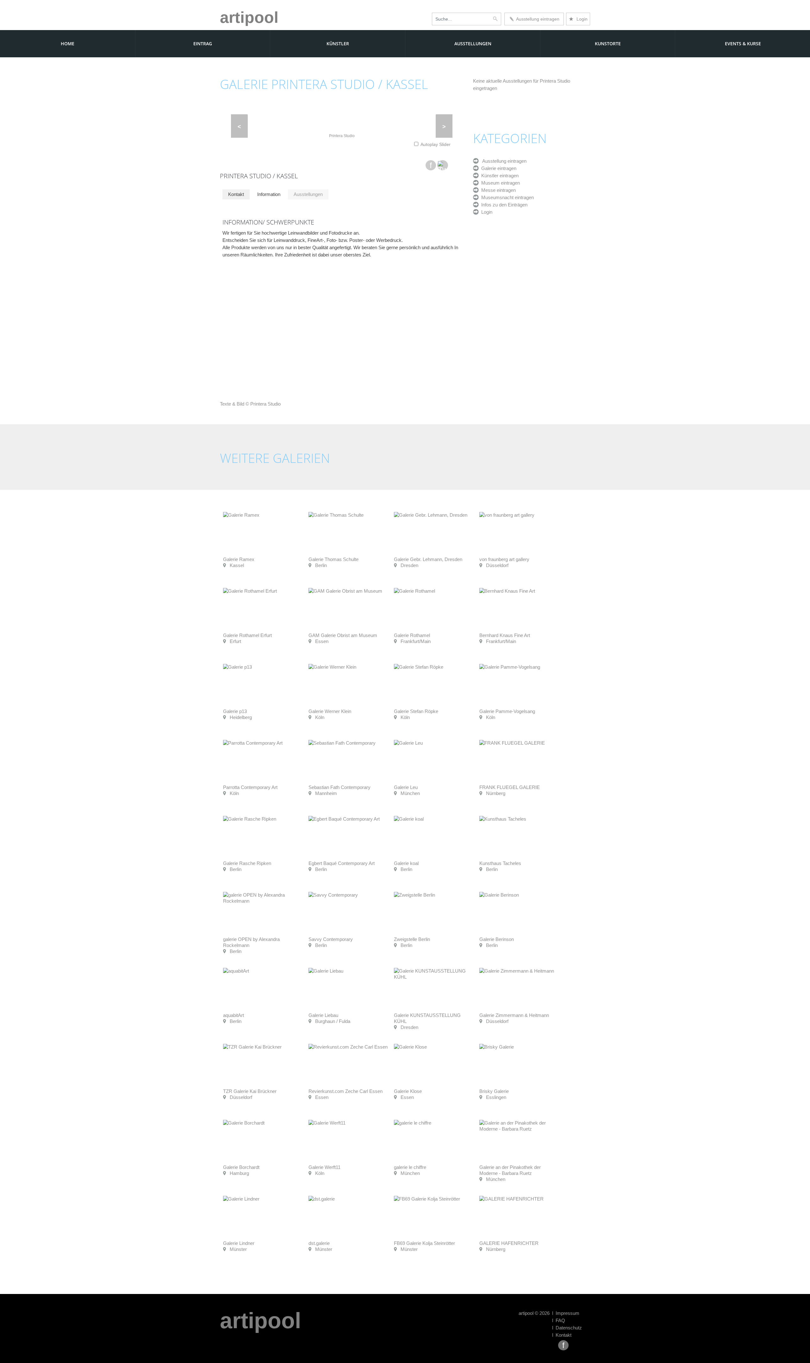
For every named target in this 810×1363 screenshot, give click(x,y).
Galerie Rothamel (412, 635)
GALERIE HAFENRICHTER (509, 1243)
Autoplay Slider (436, 144)
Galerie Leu (406, 787)
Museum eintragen (499, 183)
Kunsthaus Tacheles (500, 863)
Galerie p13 (235, 711)
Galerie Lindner (238, 1243)
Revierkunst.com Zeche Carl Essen (345, 1091)
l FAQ (558, 1320)
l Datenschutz (567, 1327)
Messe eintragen (497, 190)
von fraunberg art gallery (504, 559)
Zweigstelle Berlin (412, 939)
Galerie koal (406, 863)
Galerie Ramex (238, 559)
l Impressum (565, 1313)
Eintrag (202, 44)
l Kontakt (561, 1335)
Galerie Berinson (496, 939)
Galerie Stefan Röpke (416, 711)
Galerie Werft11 (324, 1167)
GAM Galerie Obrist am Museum (342, 635)
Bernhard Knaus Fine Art (504, 635)
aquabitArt (233, 1015)
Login (578, 19)
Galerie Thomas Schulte (333, 559)
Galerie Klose (408, 1091)
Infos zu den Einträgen (503, 204)
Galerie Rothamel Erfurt (247, 635)
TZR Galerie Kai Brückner (250, 1091)
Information (268, 194)
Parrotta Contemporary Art (250, 787)
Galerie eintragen (497, 168)
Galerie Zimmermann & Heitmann (514, 1015)
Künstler (338, 44)
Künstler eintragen (499, 175)
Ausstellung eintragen (536, 19)
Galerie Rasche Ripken (247, 863)
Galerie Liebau (323, 1015)
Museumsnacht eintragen (506, 197)
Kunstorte (608, 44)
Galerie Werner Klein (329, 711)
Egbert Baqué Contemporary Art (341, 863)
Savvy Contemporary (330, 939)
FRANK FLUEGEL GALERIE (509, 787)
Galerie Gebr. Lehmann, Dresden (428, 559)
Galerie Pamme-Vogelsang (507, 711)
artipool (249, 17)
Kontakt (236, 194)
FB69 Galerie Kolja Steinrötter (424, 1243)
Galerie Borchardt (241, 1167)
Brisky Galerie (494, 1091)
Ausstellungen (472, 44)
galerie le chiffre (410, 1167)
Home (67, 44)
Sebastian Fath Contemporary (339, 787)
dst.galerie (319, 1243)
